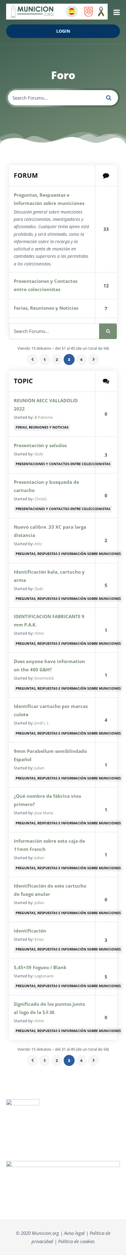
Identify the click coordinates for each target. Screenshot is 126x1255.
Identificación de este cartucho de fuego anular (50, 890)
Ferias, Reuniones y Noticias (46, 308)
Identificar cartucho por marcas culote (51, 710)
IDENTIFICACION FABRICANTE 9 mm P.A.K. (49, 620)
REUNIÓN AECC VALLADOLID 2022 (46, 404)
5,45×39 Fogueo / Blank (40, 967)
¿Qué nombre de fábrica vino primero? (47, 800)
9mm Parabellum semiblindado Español (50, 755)
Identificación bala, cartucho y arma (49, 576)
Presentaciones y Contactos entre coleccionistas (45, 285)
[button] (116, 12)
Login (63, 31)
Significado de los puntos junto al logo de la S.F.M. (49, 1008)
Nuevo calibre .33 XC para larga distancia (50, 531)
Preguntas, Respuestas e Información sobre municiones (49, 199)
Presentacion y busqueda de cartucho (46, 486)
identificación (30, 931)
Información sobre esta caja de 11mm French (49, 845)
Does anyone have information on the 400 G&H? (49, 665)
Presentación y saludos (40, 445)
